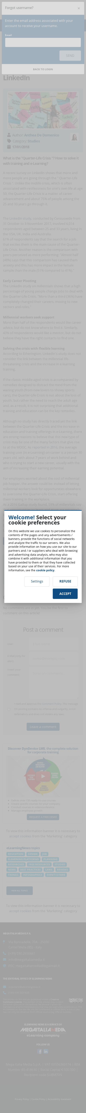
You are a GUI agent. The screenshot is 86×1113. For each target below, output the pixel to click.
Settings (37, 581)
